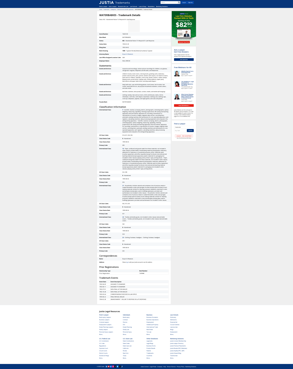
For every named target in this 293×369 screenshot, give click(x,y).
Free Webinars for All (182, 67)
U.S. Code (101, 343)
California (125, 348)
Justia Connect (145, 366)
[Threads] (115, 366)
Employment (150, 322)
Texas (124, 355)
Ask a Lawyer (113, 6)
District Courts (103, 353)
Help (164, 366)
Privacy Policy (180, 366)
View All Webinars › (183, 105)
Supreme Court (103, 348)
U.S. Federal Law (104, 339)
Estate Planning (127, 327)
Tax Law (148, 332)
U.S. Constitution (104, 341)
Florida (125, 351)
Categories (113, 9)
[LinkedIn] (106, 366)
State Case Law (127, 346)
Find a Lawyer (103, 6)
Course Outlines (174, 324)
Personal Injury (127, 332)
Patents (148, 351)
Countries (149, 355)
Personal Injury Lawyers (106, 332)
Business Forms (151, 346)
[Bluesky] (117, 366)
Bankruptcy (126, 317)
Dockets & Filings (104, 355)
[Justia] (106, 2)
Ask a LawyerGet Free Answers (181, 51)
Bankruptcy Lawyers (105, 317)
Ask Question (184, 59)
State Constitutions (128, 341)
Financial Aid (173, 322)
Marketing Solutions (162, 6)
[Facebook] (111, 366)
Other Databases (152, 339)
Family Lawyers (103, 329)
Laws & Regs (142, 6)
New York (125, 353)
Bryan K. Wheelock (127, 54)
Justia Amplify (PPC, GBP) (177, 351)
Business (149, 315)
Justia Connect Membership (178, 341)
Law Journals (174, 327)
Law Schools (133, 6)
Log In (184, 2)
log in (127, 262)
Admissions (173, 320)
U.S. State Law (127, 339)
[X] (120, 366)
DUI (124, 324)
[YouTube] (109, 366)
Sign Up (190, 2)
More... (101, 334)
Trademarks (106, 9)
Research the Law (123, 6)
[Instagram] (113, 366)
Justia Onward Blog (175, 353)
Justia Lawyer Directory (176, 343)
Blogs (171, 329)
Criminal (125, 320)
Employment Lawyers (105, 324)
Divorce (125, 322)
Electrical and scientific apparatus (125, 9)
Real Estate (149, 329)
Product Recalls (150, 348)
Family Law (126, 329)
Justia (100, 9)
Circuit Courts (103, 351)
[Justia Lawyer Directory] (122, 366)
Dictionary (173, 317)
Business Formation (152, 317)
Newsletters (151, 6)
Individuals (126, 315)
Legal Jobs (149, 341)
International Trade (152, 327)
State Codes (126, 343)
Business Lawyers (104, 320)
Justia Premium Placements (178, 346)
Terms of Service (171, 366)
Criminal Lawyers (104, 322)
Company (159, 366)
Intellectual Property (152, 324)
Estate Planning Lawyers (106, 327)
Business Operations (152, 320)
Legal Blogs (149, 343)
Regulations (102, 346)
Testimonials (174, 355)
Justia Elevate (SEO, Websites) (178, 348)
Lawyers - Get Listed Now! (184, 136)
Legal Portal (153, 366)
